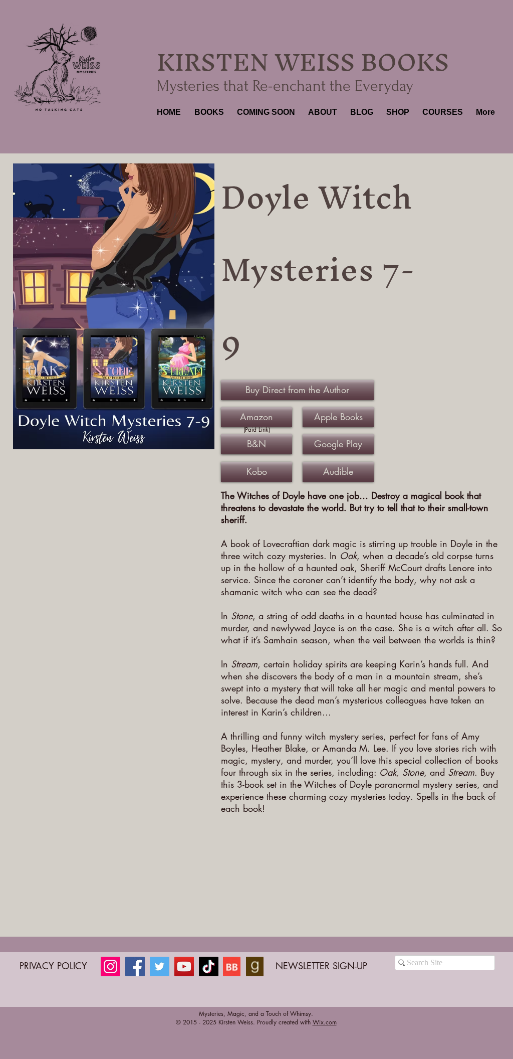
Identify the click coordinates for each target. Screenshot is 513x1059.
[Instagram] (110, 966)
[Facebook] (135, 966)
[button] (207, 112)
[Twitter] (159, 966)
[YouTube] (184, 966)
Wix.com (325, 1022)
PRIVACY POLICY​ (53, 966)
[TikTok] (208, 966)
